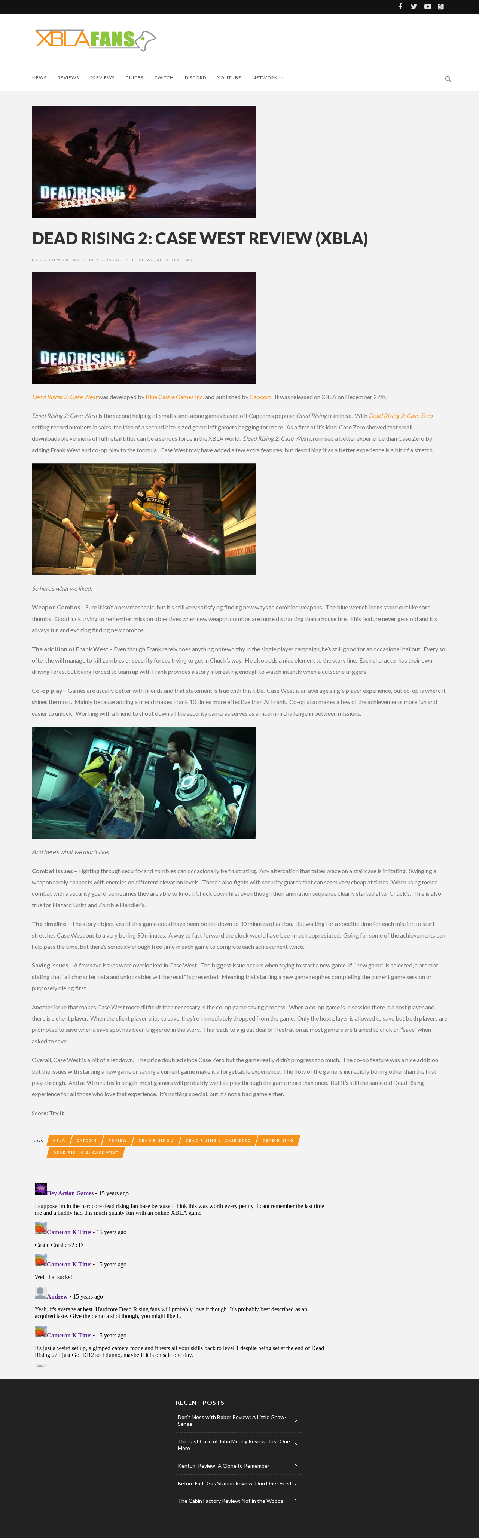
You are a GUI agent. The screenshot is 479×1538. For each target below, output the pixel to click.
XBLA (59, 1140)
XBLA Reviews (174, 259)
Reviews (68, 77)
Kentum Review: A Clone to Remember (223, 1465)
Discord (195, 77)
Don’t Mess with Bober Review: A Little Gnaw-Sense (232, 1420)
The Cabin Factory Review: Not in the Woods (230, 1501)
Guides (134, 77)
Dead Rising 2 (156, 1140)
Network (265, 77)
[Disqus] (181, 1273)
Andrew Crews (59, 259)
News (39, 77)
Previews (102, 77)
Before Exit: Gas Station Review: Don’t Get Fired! (235, 1483)
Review (117, 1140)
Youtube (229, 77)
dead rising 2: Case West (86, 1152)
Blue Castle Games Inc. (174, 396)
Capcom (260, 396)
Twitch (164, 77)
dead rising (278, 1140)
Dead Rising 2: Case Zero (218, 1140)
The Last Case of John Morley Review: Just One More (234, 1444)
